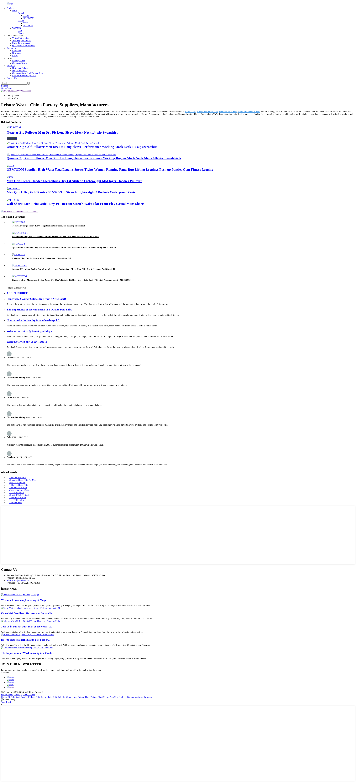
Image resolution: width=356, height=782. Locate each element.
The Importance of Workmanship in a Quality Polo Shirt (39, 309)
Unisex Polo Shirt (16, 492)
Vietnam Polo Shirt (17, 482)
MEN (14, 10)
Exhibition (16, 50)
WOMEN (16, 28)
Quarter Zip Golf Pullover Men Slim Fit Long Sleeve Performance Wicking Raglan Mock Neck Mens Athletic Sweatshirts (94, 158)
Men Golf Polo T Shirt (19, 495)
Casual (21, 13)
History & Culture (20, 68)
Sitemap (18, 694)
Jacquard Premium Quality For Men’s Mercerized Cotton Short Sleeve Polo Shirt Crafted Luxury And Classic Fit (64, 269)
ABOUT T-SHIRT (17, 293)
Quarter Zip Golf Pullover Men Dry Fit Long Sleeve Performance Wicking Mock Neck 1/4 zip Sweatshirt (82, 147)
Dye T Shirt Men (16, 500)
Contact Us (12, 78)
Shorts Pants (190, 111)
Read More (12, 138)
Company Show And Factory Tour (27, 73)
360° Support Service (21, 40)
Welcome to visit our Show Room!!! (27, 341)
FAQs (15, 55)
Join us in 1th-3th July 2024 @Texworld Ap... (27, 626)
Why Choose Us (19, 70)
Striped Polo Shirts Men (207, 111)
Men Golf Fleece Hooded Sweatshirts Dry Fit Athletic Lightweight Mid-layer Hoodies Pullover (74, 181)
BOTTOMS (28, 18)
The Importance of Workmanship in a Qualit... (28, 653)
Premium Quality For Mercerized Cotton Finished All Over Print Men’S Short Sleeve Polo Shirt (55, 236)
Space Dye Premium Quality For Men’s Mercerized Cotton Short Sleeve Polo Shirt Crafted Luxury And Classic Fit (64, 247)
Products (10, 8)
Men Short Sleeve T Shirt (249, 111)
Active (21, 20)
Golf (20, 30)
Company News (19, 63)
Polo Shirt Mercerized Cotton (71, 697)
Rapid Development (21, 43)
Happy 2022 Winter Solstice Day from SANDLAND (36, 298)
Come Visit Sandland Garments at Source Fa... (28, 613)
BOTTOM (28, 25)
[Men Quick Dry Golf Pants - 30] (13, 188)
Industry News (18, 60)
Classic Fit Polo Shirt (10, 697)
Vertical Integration (20, 38)
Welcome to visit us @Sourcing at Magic (29, 331)
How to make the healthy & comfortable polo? (33, 320)
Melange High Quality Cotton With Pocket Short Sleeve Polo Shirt (42, 258)
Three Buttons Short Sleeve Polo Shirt (101, 697)
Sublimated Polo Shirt (18, 485)
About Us (11, 65)
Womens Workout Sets (19, 490)
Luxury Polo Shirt (49, 697)
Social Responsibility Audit (24, 75)
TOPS (26, 15)
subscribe (5, 672)
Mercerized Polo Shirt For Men (22, 480)
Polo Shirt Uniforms (17, 477)
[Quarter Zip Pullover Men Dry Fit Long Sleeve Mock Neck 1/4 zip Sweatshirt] (14, 127)
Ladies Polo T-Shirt (17, 497)
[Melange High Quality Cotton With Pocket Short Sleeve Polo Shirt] (18, 254)
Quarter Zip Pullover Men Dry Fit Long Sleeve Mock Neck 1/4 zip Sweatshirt (62, 132)
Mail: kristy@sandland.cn (18, 580)
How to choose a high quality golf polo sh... (25, 639)
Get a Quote (6, 88)
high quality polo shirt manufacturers (135, 697)
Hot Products (7, 694)
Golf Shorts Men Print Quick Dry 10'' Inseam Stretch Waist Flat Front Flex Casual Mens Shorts (75, 203)
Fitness (21, 33)
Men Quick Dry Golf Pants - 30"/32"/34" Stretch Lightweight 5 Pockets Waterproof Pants (71, 192)
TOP (25, 23)
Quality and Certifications (23, 45)
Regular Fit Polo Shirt (30, 697)
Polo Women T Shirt (18, 487)
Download (17, 53)
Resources (11, 48)
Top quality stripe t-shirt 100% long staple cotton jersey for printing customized (48, 226)
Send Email (6, 702)
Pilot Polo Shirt (15, 502)
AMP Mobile (29, 694)
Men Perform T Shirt (228, 111)
